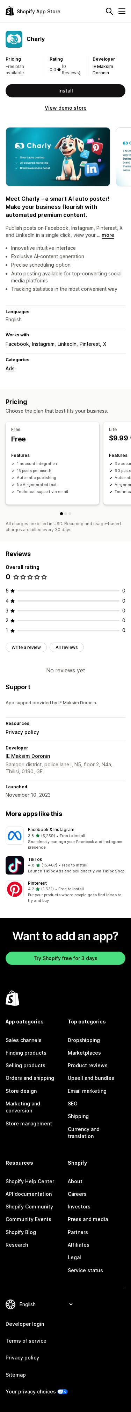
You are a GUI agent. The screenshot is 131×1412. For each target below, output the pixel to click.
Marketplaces (84, 1053)
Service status (85, 1270)
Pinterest (37, 883)
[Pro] (69, 513)
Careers (77, 1194)
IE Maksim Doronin (28, 756)
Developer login (25, 1324)
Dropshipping (84, 1040)
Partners (78, 1232)
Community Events (28, 1219)
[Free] (61, 513)
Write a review (26, 647)
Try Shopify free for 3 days (65, 958)
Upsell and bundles (91, 1078)
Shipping (78, 1116)
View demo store (66, 108)
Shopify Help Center (30, 1181)
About (75, 1181)
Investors (79, 1206)
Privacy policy (22, 732)
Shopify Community (29, 1206)
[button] (65, 838)
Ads (10, 368)
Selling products (25, 1065)
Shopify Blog (21, 1232)
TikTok (35, 859)
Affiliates (78, 1245)
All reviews (67, 647)
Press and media (88, 1219)
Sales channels (24, 1040)
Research (17, 1245)
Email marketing (87, 1091)
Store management (29, 1123)
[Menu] (121, 11)
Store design (21, 1091)
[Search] (109, 11)
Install (65, 91)
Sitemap (16, 1375)
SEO (73, 1103)
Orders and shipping (30, 1078)
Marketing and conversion (23, 1107)
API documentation (29, 1194)
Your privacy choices (31, 1391)
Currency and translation (84, 1132)
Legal (74, 1257)
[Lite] (65, 513)
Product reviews (88, 1065)
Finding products (26, 1053)
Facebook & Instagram (51, 829)
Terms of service (26, 1341)
